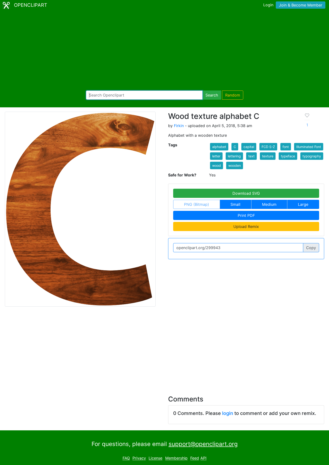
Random (232, 95)
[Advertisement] (164, 50)
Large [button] (303, 204)
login (227, 413)
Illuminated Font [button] (308, 147)
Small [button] (235, 204)
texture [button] (267, 156)
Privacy (139, 458)
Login (268, 4)
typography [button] (312, 156)
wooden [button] (234, 165)
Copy (311, 247)
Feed (194, 458)
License (155, 458)
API (203, 458)
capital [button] (248, 147)
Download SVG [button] (246, 193)
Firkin (179, 125)
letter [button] (216, 156)
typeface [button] (288, 156)
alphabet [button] (219, 147)
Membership (176, 458)
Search (211, 95)
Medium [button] (269, 204)
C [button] (235, 147)
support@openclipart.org (203, 443)
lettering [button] (234, 156)
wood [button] (216, 165)
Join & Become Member (300, 5)
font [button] (286, 147)
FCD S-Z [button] (268, 147)
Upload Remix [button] (246, 226)
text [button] (251, 156)
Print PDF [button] (246, 215)
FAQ (126, 458)
